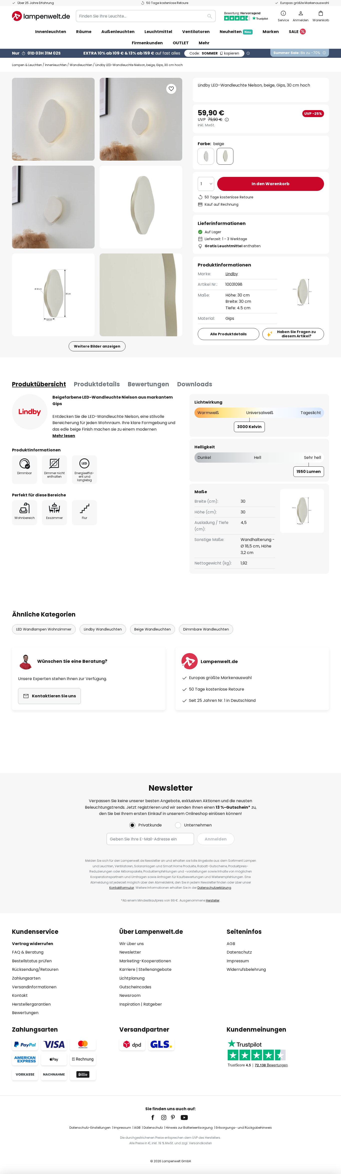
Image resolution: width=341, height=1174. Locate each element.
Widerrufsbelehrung (246, 969)
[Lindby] (29, 412)
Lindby (231, 274)
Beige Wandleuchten (152, 629)
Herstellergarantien (31, 1004)
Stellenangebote (155, 969)
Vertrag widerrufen (32, 944)
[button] (53, 207)
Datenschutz (239, 952)
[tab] (39, 384)
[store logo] (41, 16)
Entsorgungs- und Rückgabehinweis (244, 1127)
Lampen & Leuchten (27, 65)
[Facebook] (156, 1117)
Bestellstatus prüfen (32, 961)
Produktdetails (97, 384)
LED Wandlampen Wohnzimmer (43, 629)
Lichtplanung (132, 978)
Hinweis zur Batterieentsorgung (189, 1127)
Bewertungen (148, 384)
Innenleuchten (56, 65)
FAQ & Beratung (27, 952)
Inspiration (129, 1004)
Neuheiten (235, 32)
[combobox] (145, 16)
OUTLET (181, 43)
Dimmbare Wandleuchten (206, 629)
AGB (231, 944)
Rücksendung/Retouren (35, 969)
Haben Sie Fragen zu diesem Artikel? (296, 334)
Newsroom (130, 995)
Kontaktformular (121, 888)
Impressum (238, 961)
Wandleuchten (81, 65)
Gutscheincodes (135, 987)
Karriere (127, 969)
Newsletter (130, 952)
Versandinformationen (34, 987)
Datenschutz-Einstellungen (90, 1127)
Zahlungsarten (26, 978)
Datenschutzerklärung (214, 888)
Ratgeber (152, 1004)
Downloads (194, 384)
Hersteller (212, 900)
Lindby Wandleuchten (103, 629)
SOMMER (214, 53)
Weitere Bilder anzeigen (97, 346)
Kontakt (20, 995)
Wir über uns (131, 944)
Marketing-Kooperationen (145, 961)
